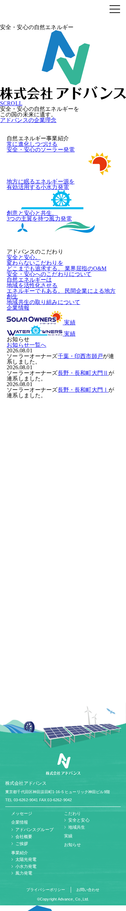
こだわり (72, 813)
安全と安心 (79, 820)
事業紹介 (19, 852)
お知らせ (72, 844)
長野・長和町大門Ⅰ (83, 390)
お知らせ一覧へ (26, 345)
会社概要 (24, 836)
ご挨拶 (21, 843)
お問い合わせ (88, 890)
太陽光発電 (26, 859)
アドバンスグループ (34, 829)
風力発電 (24, 873)
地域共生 (76, 827)
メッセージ (22, 813)
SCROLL (11, 103)
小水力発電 (26, 866)
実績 (69, 322)
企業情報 (18, 308)
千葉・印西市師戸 (80, 356)
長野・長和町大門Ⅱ (83, 373)
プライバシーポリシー (45, 890)
